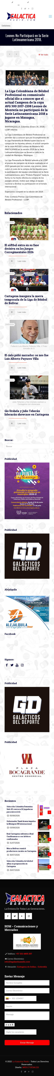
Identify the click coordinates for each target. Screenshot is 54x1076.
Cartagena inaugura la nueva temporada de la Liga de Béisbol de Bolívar (26, 299)
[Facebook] (21, 8)
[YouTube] (28, 8)
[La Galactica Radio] (27, 16)
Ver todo (44, 55)
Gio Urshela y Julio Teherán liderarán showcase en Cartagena (27, 412)
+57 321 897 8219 (20, 2)
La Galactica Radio (20, 1061)
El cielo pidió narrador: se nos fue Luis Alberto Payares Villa (26, 356)
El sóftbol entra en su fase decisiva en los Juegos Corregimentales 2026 (22, 248)
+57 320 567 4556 (35, 2)
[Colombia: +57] (8, 998)
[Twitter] (25, 8)
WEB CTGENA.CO (30, 1067)
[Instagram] (32, 8)
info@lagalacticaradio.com (28, 5)
